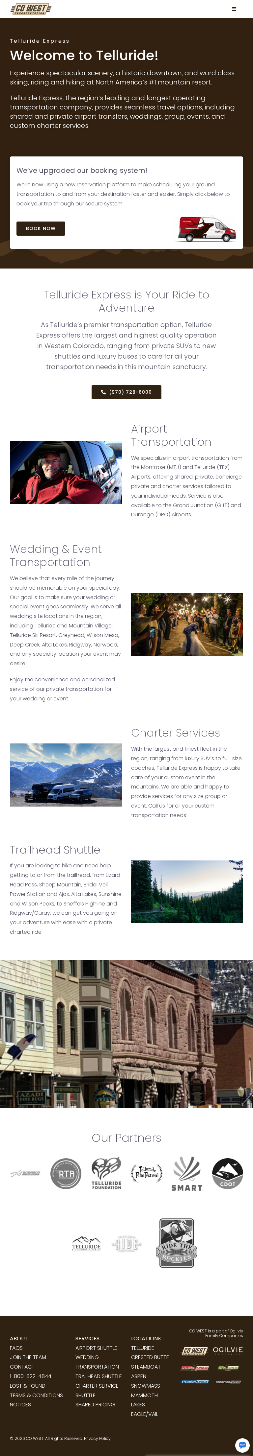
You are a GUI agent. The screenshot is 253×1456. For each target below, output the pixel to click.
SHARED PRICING (95, 1404)
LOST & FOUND (27, 1386)
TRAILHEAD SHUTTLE (98, 1376)
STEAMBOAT (146, 1367)
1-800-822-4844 (30, 1376)
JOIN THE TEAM (28, 1357)
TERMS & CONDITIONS (36, 1395)
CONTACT (22, 1367)
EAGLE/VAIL (144, 1414)
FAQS (16, 1348)
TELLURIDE (142, 1348)
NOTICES (20, 1404)
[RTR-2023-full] (174, 1200)
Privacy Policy (97, 1438)
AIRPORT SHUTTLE (96, 1348)
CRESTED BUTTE (150, 1357)
